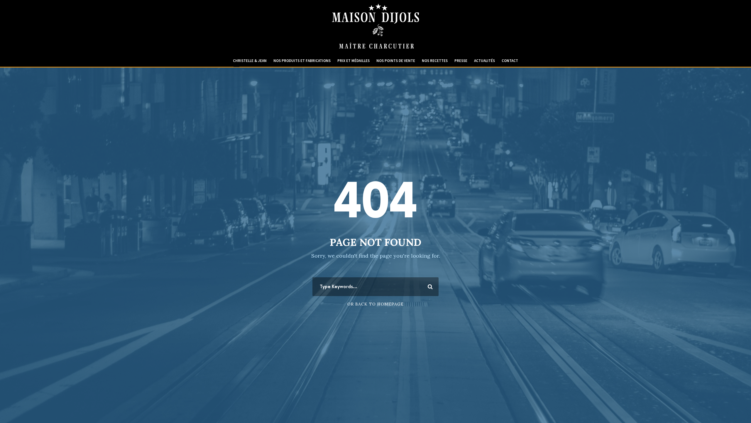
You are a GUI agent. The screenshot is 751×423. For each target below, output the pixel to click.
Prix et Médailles (353, 60)
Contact (510, 60)
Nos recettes (435, 60)
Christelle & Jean (250, 60)
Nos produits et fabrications (302, 60)
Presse (460, 60)
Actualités (484, 60)
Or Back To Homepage (375, 304)
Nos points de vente (395, 60)
